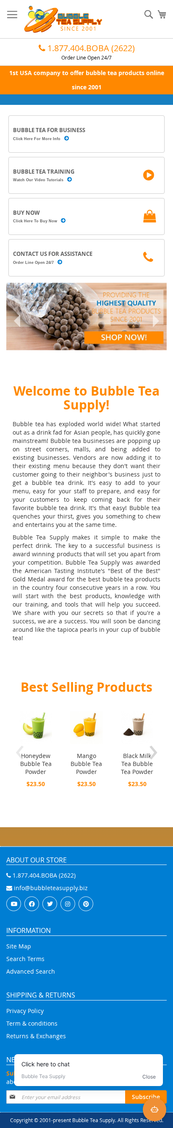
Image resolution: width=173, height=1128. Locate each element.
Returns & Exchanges (36, 1036)
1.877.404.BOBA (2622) (90, 48)
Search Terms (25, 959)
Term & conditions (32, 1023)
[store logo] (63, 19)
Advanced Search (30, 971)
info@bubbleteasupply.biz (50, 888)
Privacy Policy (25, 1011)
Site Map (18, 946)
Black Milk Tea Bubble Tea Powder (137, 764)
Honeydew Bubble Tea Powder (36, 764)
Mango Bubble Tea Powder (86, 764)
